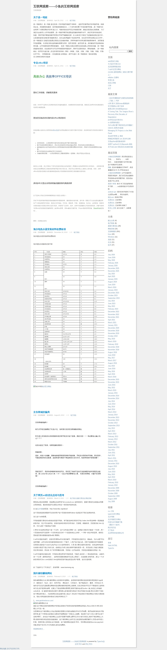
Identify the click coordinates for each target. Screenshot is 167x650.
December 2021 (113, 317)
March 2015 (112, 390)
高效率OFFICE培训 (59, 76)
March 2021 (112, 322)
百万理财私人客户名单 (116, 106)
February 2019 (113, 344)
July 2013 (111, 428)
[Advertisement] (120, 32)
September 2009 (114, 496)
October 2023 (112, 295)
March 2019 (112, 341)
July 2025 (111, 274)
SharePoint (97, 208)
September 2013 (114, 425)
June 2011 (111, 453)
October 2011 (112, 444)
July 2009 (111, 501)
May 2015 (111, 387)
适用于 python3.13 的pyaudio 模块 (120, 144)
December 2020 (113, 328)
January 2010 (112, 485)
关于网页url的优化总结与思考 (48, 495)
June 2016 (111, 368)
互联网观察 (112, 231)
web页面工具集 (113, 61)
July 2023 (111, 301)
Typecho (111, 548)
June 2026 (111, 257)
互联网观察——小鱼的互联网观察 (56, 6)
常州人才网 (112, 208)
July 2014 (111, 401)
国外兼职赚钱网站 (42, 573)
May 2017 (111, 358)
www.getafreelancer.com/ (44, 600)
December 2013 (113, 417)
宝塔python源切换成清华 (116, 141)
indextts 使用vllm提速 (115, 128)
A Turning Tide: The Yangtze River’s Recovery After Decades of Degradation (121, 114)
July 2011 (111, 450)
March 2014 (112, 412)
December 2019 (113, 331)
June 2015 (111, 385)
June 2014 (111, 404)
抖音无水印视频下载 (115, 522)
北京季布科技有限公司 (116, 533)
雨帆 (109, 167)
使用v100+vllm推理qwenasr (118, 109)
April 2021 (111, 320)
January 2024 (112, 290)
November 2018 (113, 350)
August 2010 (112, 466)
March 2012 (112, 442)
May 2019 (111, 339)
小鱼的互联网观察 (114, 156)
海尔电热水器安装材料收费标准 (49, 229)
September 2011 (113, 447)
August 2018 (112, 352)
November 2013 (113, 420)
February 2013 (113, 436)
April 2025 (111, 276)
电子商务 (73, 20)
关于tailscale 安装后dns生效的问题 (120, 147)
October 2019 (112, 336)
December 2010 (113, 463)
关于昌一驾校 (40, 17)
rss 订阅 (111, 511)
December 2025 (113, 268)
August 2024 (112, 282)
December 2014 (113, 396)
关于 (109, 88)
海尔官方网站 (46, 386)
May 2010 (111, 474)
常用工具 (111, 80)
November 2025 (113, 271)
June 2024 (111, 284)
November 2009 (113, 491)
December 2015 (113, 379)
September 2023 (114, 298)
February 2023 (113, 309)
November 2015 (113, 382)
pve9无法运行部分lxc (115, 120)
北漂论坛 (111, 200)
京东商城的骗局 (41, 412)
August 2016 (112, 363)
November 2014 (113, 398)
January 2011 (112, 461)
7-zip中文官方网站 (114, 69)
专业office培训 (40, 62)
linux (109, 234)
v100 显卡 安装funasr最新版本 (118, 103)
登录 (109, 543)
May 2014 (111, 406)
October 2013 (112, 423)
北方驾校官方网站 (114, 519)
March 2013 (112, 434)
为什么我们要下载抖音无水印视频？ (120, 125)
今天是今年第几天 (114, 64)
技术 (109, 245)
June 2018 (111, 355)
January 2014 (112, 415)
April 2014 (111, 409)
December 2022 (113, 311)
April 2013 (111, 431)
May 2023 (111, 306)
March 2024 (112, 287)
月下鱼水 (111, 530)
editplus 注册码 (113, 77)
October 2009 (112, 493)
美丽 (109, 239)
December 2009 (113, 488)
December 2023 (113, 293)
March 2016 (112, 377)
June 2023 (111, 303)
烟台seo (111, 197)
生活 (109, 242)
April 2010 (111, 477)
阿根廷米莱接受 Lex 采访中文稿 (119, 139)
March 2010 (112, 480)
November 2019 (113, 333)
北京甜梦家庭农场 (114, 67)
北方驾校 (40, 509)
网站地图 (3, 649)
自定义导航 (112, 83)
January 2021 (112, 325)
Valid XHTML (112, 545)
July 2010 (111, 469)
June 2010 (111, 472)
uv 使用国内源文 (114, 122)
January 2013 (112, 439)
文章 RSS (78, 644)
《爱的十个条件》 (114, 525)
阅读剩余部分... (38, 629)
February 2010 (113, 482)
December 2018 (113, 347)
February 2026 (113, 263)
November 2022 (113, 314)
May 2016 (111, 371)
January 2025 (112, 279)
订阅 (109, 85)
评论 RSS (88, 644)
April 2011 (111, 455)
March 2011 (112, 458)
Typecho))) (101, 641)
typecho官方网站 (114, 514)
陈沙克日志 (112, 527)
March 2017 (112, 360)
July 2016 (111, 366)
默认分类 (111, 220)
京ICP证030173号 (13, 649)
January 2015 (112, 393)
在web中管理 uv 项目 (115, 136)
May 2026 (111, 260)
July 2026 (111, 255)
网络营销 (88, 498)
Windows (111, 237)
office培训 (55, 130)
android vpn (112, 192)
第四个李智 (112, 184)
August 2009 (112, 499)
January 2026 (112, 265)
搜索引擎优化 (80, 498)
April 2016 (111, 374)
